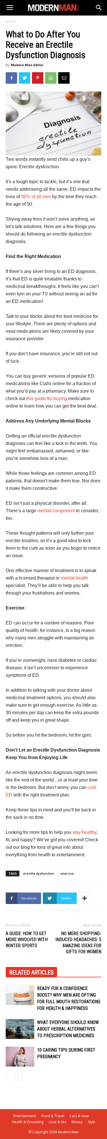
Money (77, 1121)
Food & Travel (52, 1115)
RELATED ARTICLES (31, 972)
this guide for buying (46, 398)
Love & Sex (57, 1121)
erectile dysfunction (38, 873)
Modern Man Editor (27, 65)
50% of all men (36, 196)
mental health (74, 578)
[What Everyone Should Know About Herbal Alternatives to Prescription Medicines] (20, 1029)
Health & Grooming (27, 1121)
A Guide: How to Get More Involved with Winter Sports (27, 939)
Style (91, 1121)
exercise (67, 873)
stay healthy (84, 832)
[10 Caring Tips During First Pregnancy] (20, 1057)
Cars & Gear (79, 1115)
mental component (56, 510)
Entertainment (24, 1115)
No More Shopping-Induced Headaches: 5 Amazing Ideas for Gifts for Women (78, 942)
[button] (99, 8)
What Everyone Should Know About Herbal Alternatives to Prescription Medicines (68, 1029)
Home (11, 21)
